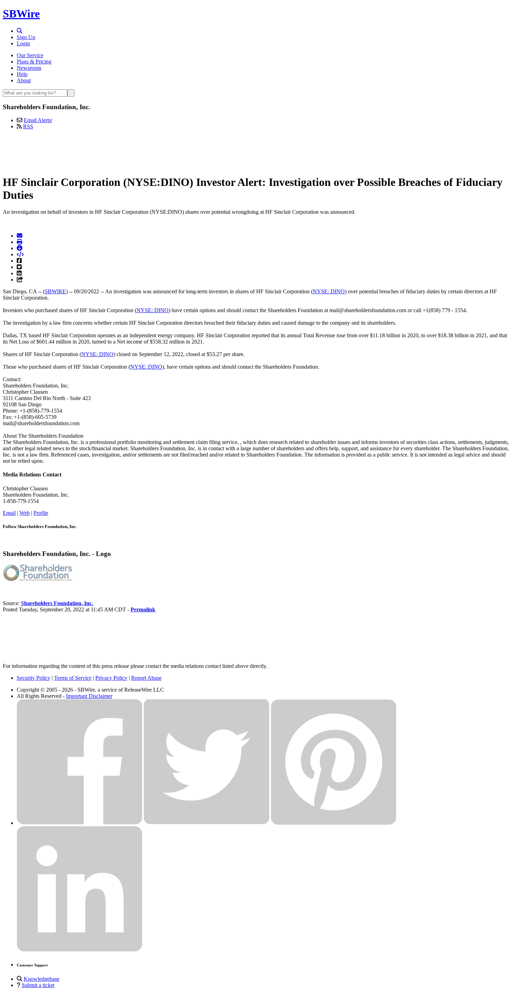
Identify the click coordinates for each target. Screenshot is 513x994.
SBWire (21, 13)
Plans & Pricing (34, 62)
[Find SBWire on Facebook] (79, 823)
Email (9, 513)
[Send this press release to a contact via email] (19, 236)
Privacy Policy (111, 678)
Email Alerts (37, 120)
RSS (28, 126)
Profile (41, 513)
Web (25, 513)
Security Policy (33, 678)
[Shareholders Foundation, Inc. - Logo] (38, 579)
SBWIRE (55, 291)
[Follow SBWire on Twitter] (206, 823)
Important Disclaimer (89, 696)
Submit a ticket (38, 985)
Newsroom (29, 68)
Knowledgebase (41, 979)
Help (22, 74)
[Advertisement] (256, 151)
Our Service (30, 55)
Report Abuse (146, 678)
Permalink (143, 609)
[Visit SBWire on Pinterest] (333, 823)
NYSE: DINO (329, 291)
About (24, 80)
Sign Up (26, 37)
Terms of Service (72, 678)
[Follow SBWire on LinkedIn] (79, 950)
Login (23, 43)
